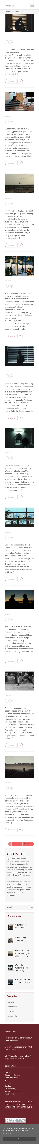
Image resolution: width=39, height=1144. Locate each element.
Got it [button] (19, 1139)
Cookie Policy (10, 1094)
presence (8, 37)
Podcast (8, 1083)
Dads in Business (11, 1078)
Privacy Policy (10, 1089)
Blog (6, 1080)
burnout (11, 1002)
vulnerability (13, 1016)
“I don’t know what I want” (20, 926)
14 (25, 844)
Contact (8, 1086)
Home (7, 1072)
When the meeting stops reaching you (21, 968)
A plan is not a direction (21, 939)
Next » (30, 844)
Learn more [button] (7, 1133)
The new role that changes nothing (22, 980)
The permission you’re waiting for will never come (22, 953)
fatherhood (12, 1007)
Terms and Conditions (13, 1091)
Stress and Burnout (12, 1075)
